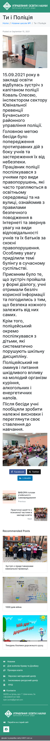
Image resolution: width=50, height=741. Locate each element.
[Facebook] (6, 729)
